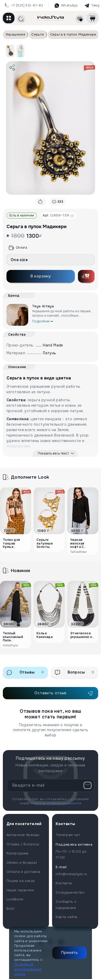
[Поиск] (21, 19)
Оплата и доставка (23, 871)
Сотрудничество (70, 892)
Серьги (37, 34)
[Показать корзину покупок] (92, 18)
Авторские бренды (22, 835)
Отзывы (31, 672)
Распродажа (17, 853)
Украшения (15, 34)
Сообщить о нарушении (66, 904)
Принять (69, 952)
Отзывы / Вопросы (22, 844)
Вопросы (81, 672)
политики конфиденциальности (56, 803)
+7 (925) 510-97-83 (27, 5)
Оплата (21, 248)
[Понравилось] (40, 202)
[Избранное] (80, 19)
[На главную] (51, 18)
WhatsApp (69, 5)
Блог (10, 908)
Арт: (56, 215)
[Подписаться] (87, 785)
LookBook (14, 899)
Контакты (64, 883)
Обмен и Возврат (21, 862)
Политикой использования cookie (27, 969)
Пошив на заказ (20, 881)
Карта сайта (66, 917)
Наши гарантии (20, 890)
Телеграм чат (68, 835)
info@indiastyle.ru (71, 874)
